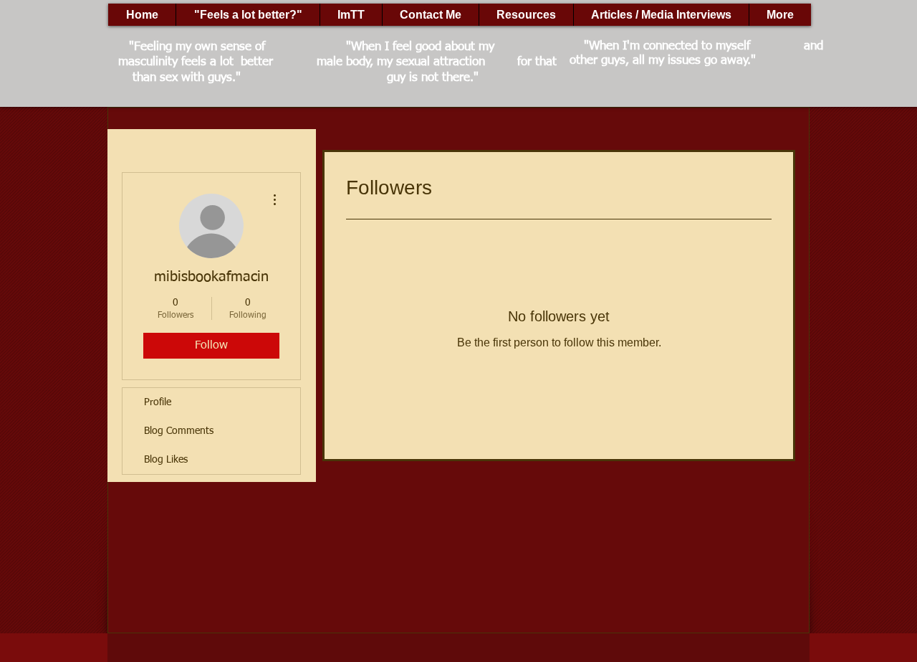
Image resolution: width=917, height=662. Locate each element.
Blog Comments (178, 431)
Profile (157, 402)
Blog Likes (166, 460)
